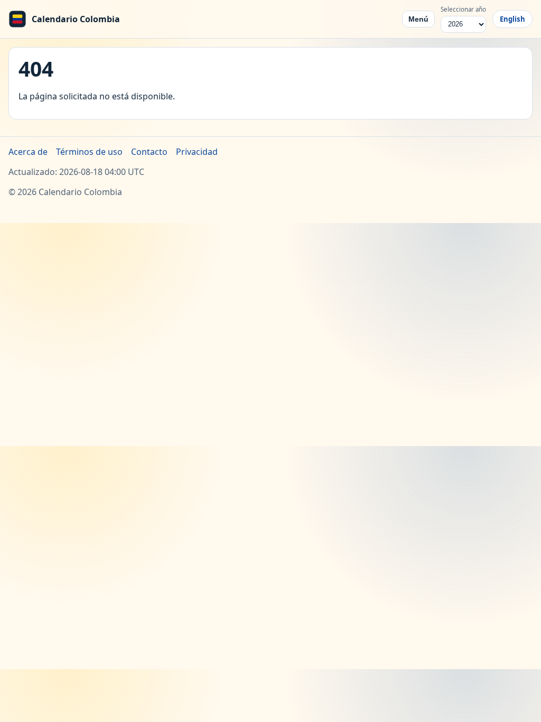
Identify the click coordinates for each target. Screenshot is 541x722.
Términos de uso (89, 152)
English (512, 19)
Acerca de (28, 152)
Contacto (149, 152)
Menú (418, 19)
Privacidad (197, 152)
